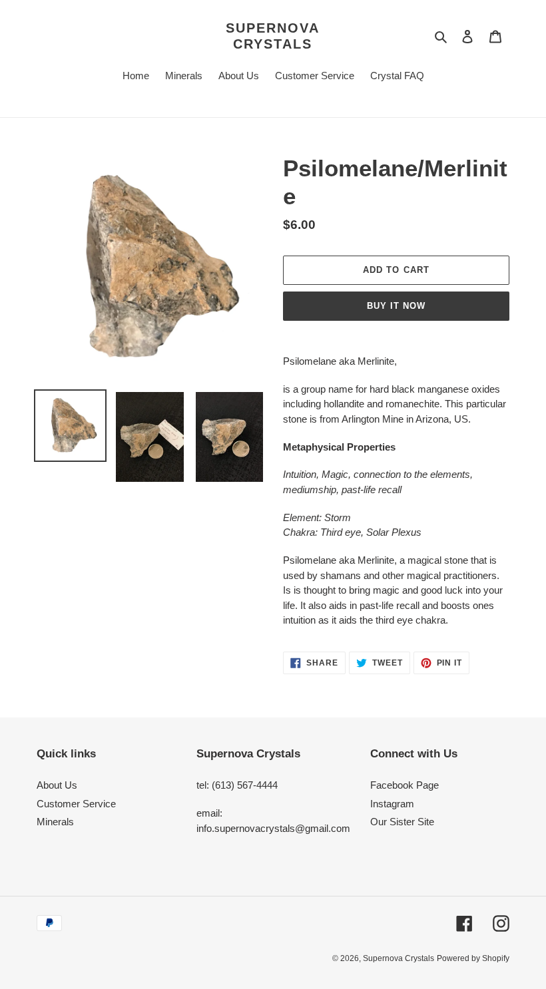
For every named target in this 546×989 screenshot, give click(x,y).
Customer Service (76, 803)
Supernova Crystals (273, 36)
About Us (57, 785)
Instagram (392, 803)
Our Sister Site (402, 821)
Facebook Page (404, 785)
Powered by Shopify (473, 958)
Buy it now (396, 306)
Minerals (55, 821)
